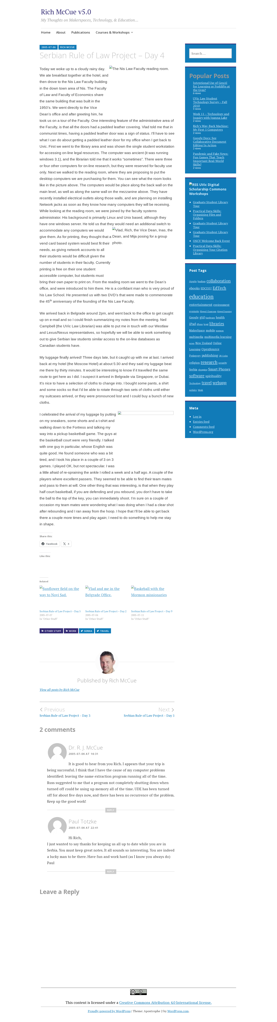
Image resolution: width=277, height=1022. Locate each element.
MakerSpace (197, 330)
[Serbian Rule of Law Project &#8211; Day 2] (106, 597)
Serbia (88, 631)
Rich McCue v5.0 (66, 11)
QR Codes (223, 355)
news (191, 343)
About (61, 32)
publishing (210, 355)
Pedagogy (195, 355)
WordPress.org (203, 432)
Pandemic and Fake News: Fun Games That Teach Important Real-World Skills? (210, 159)
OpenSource (210, 349)
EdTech (219, 288)
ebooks (194, 288)
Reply (110, 810)
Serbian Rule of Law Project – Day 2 (105, 611)
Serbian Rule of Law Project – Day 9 (151, 611)
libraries (216, 323)
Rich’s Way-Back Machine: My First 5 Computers (210, 128)
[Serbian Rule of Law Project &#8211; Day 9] (152, 597)
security (222, 362)
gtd (202, 317)
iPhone (200, 324)
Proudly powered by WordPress (109, 1011)
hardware (210, 317)
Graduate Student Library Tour (210, 204)
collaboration (219, 280)
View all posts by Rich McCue (60, 689)
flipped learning (224, 311)
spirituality (213, 376)
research (209, 362)
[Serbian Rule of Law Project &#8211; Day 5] (61, 597)
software (196, 375)
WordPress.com (178, 1011)
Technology (195, 383)
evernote (194, 311)
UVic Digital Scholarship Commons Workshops (207, 189)
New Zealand (203, 343)
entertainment (200, 304)
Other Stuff (53, 631)
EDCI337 (206, 288)
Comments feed (203, 427)
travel (104, 631)
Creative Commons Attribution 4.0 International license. (165, 1002)
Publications (80, 32)
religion (194, 363)
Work (72, 631)
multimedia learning (218, 337)
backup (202, 281)
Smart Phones (219, 369)
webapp (219, 382)
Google (194, 317)
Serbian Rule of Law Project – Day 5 (60, 611)
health (220, 317)
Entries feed (201, 422)
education (201, 296)
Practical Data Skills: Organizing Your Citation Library (210, 249)
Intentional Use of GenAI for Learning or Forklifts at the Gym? (211, 86)
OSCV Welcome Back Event (211, 241)
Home (46, 32)
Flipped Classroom (208, 311)
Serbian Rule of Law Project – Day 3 (65, 712)
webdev (193, 390)
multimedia (196, 337)
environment (221, 305)
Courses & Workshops (113, 32)
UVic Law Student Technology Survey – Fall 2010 (210, 102)
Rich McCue (67, 47)
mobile (210, 330)
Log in (197, 416)
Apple (193, 281)
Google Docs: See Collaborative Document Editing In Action (209, 141)
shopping (202, 369)
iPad (192, 324)
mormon (220, 330)
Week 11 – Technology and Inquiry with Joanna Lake (211, 116)
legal (206, 324)
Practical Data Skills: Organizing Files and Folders (207, 214)
